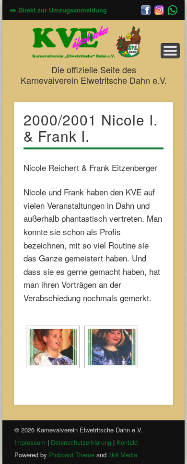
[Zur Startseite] (93, 41)
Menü (170, 50)
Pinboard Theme (71, 454)
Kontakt (127, 442)
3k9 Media (122, 454)
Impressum (30, 442)
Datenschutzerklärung (81, 442)
